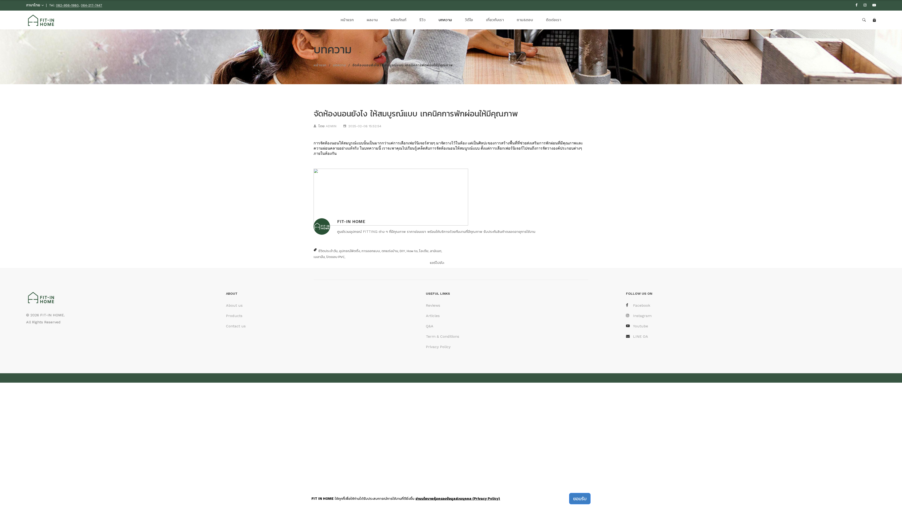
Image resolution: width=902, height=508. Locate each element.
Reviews (433, 305)
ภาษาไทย (33, 5)
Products (234, 316)
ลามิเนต (435, 251)
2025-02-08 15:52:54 (364, 126)
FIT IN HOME (322, 498)
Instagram (642, 316)
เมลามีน (319, 256)
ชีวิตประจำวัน (328, 251)
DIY (402, 251)
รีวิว (422, 20)
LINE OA (640, 336)
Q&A (429, 326)
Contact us (236, 326)
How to (412, 251)
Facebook (641, 305)
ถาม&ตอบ (525, 20)
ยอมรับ (580, 498)
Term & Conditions (442, 336)
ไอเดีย (423, 251)
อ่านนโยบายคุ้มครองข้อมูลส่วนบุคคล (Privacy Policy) (458, 498)
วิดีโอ (469, 20)
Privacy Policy (438, 347)
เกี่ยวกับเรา (495, 20)
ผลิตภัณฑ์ (398, 20)
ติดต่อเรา (553, 20)
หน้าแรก (347, 20)
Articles (433, 316)
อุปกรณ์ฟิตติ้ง (349, 251)
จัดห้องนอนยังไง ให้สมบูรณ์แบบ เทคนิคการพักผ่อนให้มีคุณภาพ (416, 113)
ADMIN (331, 126)
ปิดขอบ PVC (335, 256)
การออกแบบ (371, 251)
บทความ (445, 20)
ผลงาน (372, 20)
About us (234, 305)
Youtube (640, 326)
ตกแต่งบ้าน (389, 251)
